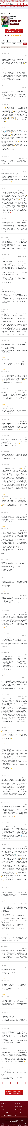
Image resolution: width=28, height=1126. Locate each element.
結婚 (10, 40)
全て (25, 43)
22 (23, 1082)
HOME (17, 3)
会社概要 (2, 1106)
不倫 (24, 40)
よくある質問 (17, 1103)
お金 (3, 43)
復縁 (17, 40)
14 (18, 1083)
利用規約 (2, 1109)
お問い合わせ (3, 1103)
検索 (20, 3)
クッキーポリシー (18, 1112)
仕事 (8, 43)
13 (16, 1083)
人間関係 (19, 43)
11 (11, 1083)
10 (9, 1083)
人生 (14, 43)
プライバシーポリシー (5, 1112)
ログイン (23, 3)
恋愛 (4, 40)
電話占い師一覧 (18, 1109)
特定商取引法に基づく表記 (20, 1106)
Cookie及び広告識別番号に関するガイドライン (10, 1115)
